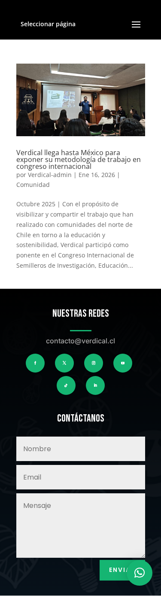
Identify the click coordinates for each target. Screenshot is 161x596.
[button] (139, 573)
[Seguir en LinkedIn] (95, 385)
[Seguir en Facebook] (35, 363)
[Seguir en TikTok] (66, 385)
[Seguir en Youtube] (122, 363)
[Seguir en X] (64, 363)
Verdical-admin (50, 175)
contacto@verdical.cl (80, 340)
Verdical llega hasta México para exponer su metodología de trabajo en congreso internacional (78, 159)
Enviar (122, 569)
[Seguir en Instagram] (93, 363)
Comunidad (33, 184)
